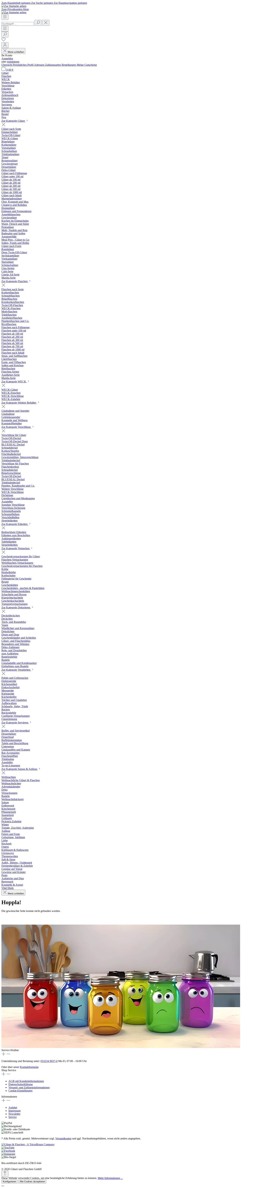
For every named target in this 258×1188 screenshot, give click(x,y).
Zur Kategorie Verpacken (15, 548)
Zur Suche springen (42, 2)
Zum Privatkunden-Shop (15, 9)
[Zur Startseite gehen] (13, 6)
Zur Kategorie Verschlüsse (16, 426)
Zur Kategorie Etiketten (14, 524)
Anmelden (7, 58)
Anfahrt (12, 1107)
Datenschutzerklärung (20, 1084)
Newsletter (14, 1113)
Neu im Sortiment (30, 917)
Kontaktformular (29, 1067)
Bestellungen (69, 64)
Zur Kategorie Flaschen (14, 281)
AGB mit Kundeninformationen (26, 1081)
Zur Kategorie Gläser (13, 120)
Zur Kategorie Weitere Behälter (19, 402)
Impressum (14, 1110)
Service (12, 1117)
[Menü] (4, 17)
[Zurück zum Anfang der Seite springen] (4, 1174)
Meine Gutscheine (87, 64)
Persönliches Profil (23, 64)
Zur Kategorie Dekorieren (16, 607)
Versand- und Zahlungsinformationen (29, 1087)
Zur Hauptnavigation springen (70, 2)
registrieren (13, 61)
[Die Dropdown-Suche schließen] (45, 23)
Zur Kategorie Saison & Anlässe (19, 768)
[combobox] (17, 24)
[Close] (2, 1185)
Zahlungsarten (53, 64)
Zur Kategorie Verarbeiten (16, 669)
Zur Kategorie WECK (14, 381)
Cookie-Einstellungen (20, 1090)
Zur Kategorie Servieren (15, 722)
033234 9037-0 (49, 1061)
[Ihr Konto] (4, 45)
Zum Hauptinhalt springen (16, 2)
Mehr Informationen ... (110, 1178)
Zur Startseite (8, 917)
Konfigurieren (9, 1181)
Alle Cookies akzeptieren (32, 1181)
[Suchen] (38, 23)
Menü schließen (16, 52)
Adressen (39, 64)
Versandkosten (63, 1138)
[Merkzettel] (3, 40)
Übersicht (7, 64)
